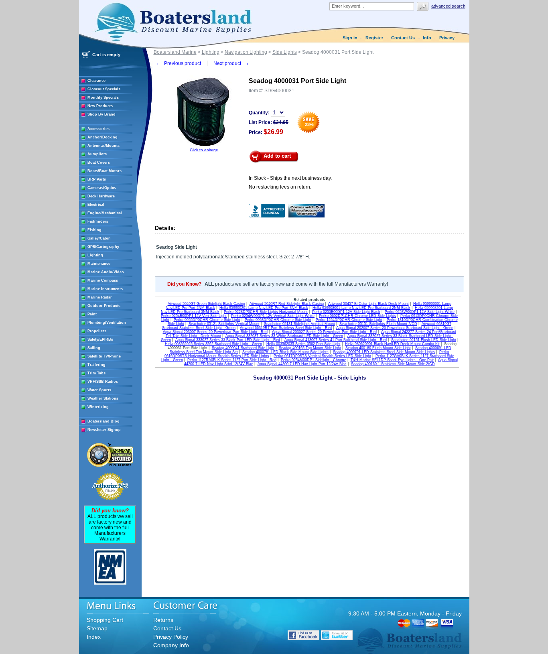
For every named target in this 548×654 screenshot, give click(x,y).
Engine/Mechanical (104, 213)
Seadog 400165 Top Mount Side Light (310, 348)
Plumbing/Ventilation (106, 323)
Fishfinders (97, 221)
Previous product (178, 63)
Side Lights (284, 52)
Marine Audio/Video (105, 272)
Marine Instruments (105, 289)
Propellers (96, 331)
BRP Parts (96, 179)
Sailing (93, 348)
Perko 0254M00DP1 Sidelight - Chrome (313, 360)
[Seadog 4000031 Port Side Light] (204, 146)
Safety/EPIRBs (100, 339)
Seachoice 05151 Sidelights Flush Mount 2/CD (378, 324)
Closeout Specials (103, 89)
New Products (100, 106)
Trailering (96, 365)
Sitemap (97, 628)
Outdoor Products (103, 306)
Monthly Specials (103, 97)
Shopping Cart (105, 620)
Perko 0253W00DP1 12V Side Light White (420, 312)
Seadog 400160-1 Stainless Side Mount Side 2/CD (393, 364)
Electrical (95, 205)
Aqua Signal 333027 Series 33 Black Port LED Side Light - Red (227, 340)
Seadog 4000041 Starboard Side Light (243, 348)
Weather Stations (102, 398)
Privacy (447, 37)
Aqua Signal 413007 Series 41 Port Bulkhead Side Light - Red (335, 340)
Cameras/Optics (101, 188)
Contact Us (403, 37)
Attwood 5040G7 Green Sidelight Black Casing (206, 304)
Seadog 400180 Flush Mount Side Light (378, 348)
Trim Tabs (96, 373)
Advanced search (448, 6)
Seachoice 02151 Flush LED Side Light (423, 340)
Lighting (95, 255)
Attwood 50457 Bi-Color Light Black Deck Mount (368, 304)
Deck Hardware (101, 196)
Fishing (94, 230)
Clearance (96, 81)
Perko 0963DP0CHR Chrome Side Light (278, 320)
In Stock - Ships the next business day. (290, 178)
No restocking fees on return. (280, 187)
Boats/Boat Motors (104, 171)
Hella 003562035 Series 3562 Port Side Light (303, 344)
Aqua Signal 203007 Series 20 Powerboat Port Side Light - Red (215, 332)
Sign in (350, 37)
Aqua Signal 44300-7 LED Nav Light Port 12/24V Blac (302, 364)
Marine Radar (99, 297)
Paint (92, 314)
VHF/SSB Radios (102, 382)
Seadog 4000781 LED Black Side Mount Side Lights (285, 352)
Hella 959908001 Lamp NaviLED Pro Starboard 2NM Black (361, 308)
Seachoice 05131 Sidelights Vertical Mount (299, 324)
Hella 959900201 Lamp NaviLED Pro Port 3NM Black (263, 308)
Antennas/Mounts (103, 146)
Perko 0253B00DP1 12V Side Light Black (346, 312)
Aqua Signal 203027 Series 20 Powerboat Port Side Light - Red (324, 332)
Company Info (171, 645)
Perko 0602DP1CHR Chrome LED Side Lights (357, 316)
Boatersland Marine (175, 52)
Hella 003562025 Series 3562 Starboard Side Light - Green (213, 344)
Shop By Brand (101, 114)
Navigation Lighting (246, 52)
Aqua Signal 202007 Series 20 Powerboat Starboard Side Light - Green (394, 328)
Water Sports (99, 390)
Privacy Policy (170, 637)
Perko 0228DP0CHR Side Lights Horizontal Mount (266, 312)
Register (374, 37)
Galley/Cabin (99, 238)
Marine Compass (102, 280)
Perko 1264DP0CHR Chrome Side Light (349, 320)
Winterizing (98, 407)
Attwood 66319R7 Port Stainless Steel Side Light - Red (286, 328)
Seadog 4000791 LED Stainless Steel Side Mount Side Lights (384, 352)
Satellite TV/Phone (104, 356)
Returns (163, 620)
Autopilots (97, 154)
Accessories (98, 129)
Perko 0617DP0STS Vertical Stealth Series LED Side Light (322, 356)
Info (427, 37)
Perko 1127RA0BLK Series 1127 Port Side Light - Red (231, 360)
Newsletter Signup (104, 430)
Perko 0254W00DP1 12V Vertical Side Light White (273, 316)
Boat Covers (98, 162)
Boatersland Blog (103, 421)
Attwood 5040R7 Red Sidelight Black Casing (287, 304)
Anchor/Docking (102, 137)
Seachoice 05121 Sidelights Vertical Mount (224, 324)
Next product (231, 63)
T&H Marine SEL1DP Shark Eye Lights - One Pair (392, 360)
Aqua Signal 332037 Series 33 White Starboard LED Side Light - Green (284, 336)
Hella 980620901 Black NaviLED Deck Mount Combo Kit (392, 344)
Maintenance (98, 264)
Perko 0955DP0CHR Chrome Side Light (207, 320)
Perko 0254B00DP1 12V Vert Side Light (194, 316)
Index (94, 637)
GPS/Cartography (103, 247)
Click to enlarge (204, 150)
